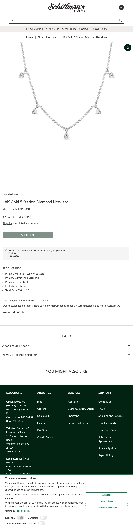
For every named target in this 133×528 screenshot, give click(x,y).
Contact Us (113, 305)
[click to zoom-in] (127, 47)
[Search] (121, 20)
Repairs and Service (79, 422)
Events (41, 422)
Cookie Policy (45, 437)
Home (29, 37)
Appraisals (74, 401)
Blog (39, 401)
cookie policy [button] (23, 510)
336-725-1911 (14, 451)
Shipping (7, 223)
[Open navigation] (11, 7)
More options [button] (106, 501)
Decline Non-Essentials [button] (106, 507)
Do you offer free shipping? (19, 354)
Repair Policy (105, 455)
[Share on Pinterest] (22, 312)
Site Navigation (107, 448)
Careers (41, 408)
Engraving (73, 415)
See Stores (13, 255)
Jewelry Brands (107, 422)
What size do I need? (15, 345)
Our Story (42, 429)
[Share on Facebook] (14, 312)
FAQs (101, 408)
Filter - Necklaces (48, 37)
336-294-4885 (14, 420)
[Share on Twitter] (18, 312)
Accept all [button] (106, 495)
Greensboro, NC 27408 (19, 417)
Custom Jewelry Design (81, 408)
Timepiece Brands (108, 429)
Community (43, 415)
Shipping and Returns (110, 415)
